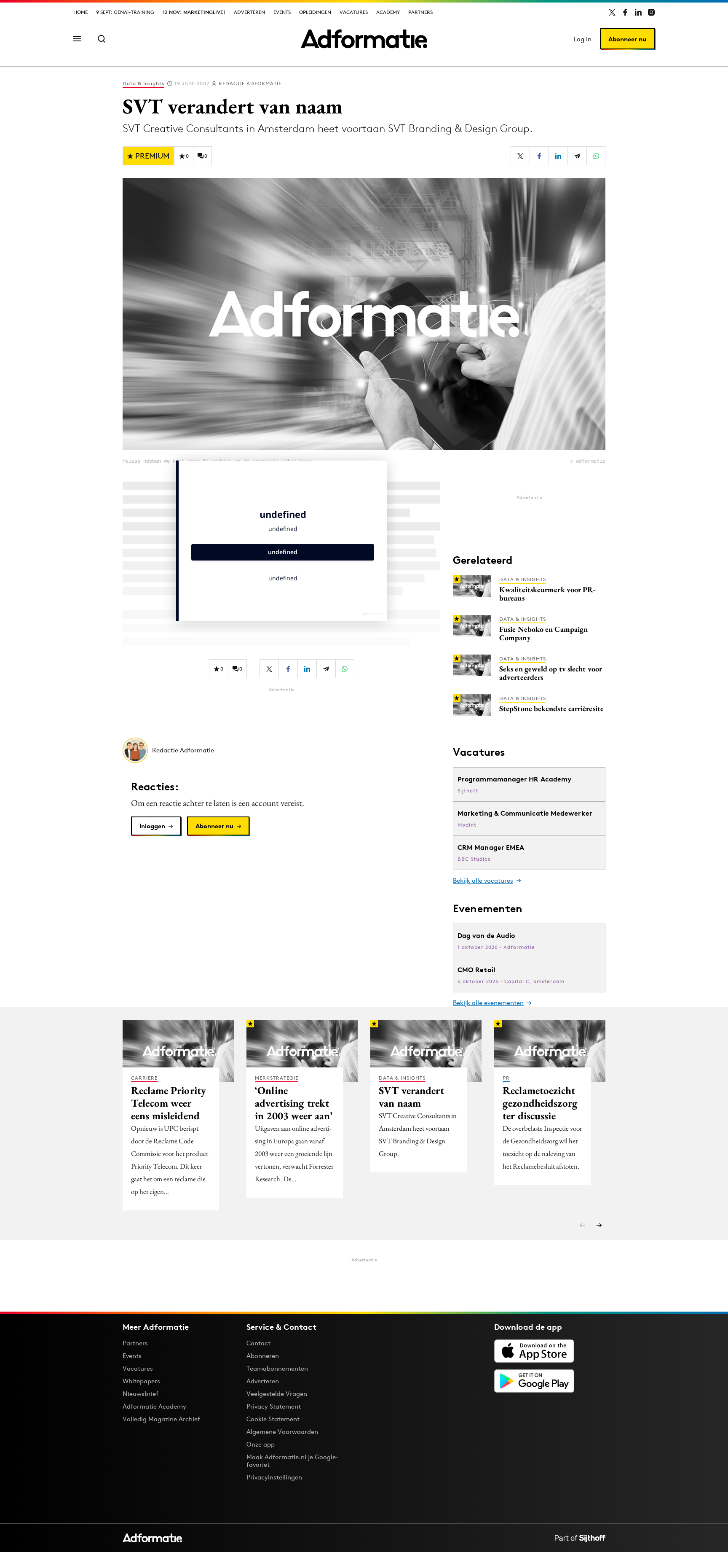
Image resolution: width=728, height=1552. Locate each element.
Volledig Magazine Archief (161, 1419)
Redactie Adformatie (250, 83)
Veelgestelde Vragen (276, 1394)
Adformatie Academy (154, 1406)
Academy (388, 12)
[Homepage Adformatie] (364, 38)
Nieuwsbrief (140, 1394)
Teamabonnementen (277, 1368)
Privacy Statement (273, 1406)
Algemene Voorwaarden (282, 1432)
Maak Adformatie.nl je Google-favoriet (292, 1460)
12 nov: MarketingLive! (194, 12)
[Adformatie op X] (612, 12)
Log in (582, 39)
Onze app (260, 1444)
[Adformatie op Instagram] (651, 12)
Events (282, 12)
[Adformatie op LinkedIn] (638, 12)
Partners (420, 12)
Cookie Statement (273, 1419)
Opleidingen (315, 12)
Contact (258, 1343)
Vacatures (354, 12)
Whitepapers (141, 1381)
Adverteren (249, 12)
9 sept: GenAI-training (125, 12)
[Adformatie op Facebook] (625, 12)
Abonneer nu (627, 39)
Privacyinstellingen (274, 1477)
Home (80, 12)
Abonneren (262, 1356)
